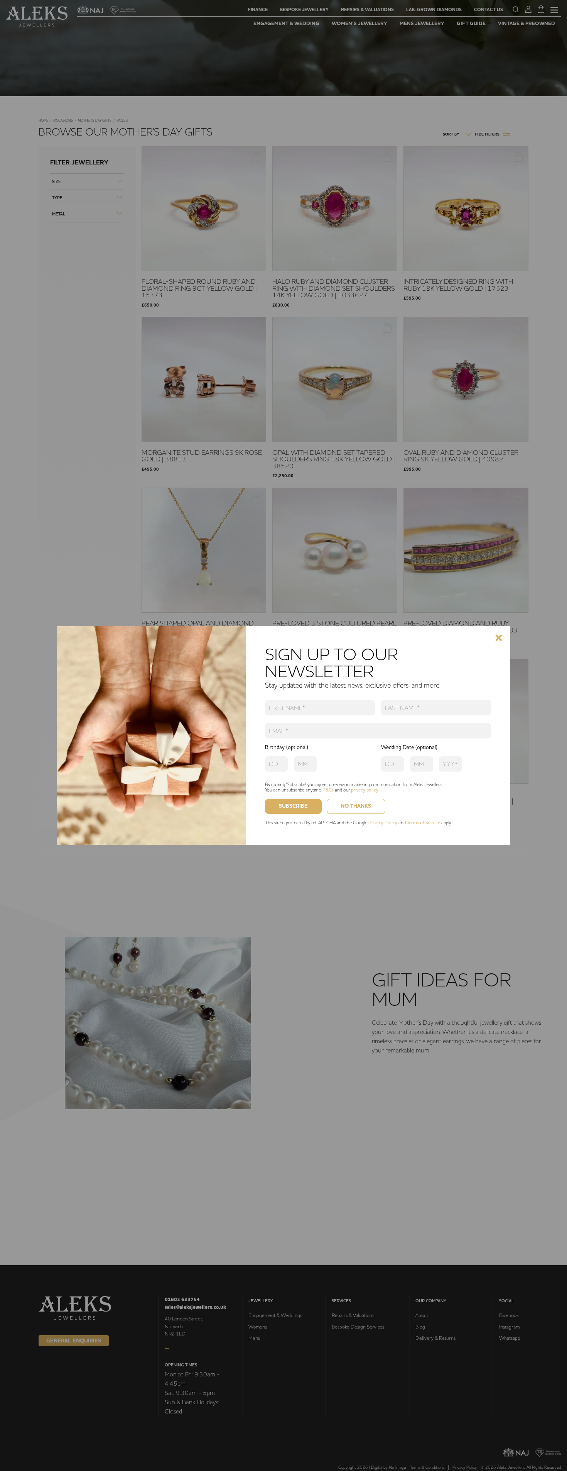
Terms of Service (423, 822)
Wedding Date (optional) (409, 747)
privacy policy (364, 790)
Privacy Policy (382, 822)
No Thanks (356, 806)
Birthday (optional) (286, 747)
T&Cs (328, 790)
